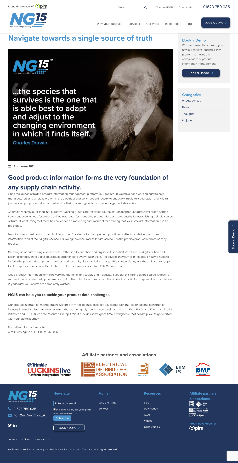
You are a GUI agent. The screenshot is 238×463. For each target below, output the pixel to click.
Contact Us (185, 7)
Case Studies (152, 427)
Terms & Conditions (19, 439)
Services (134, 24)
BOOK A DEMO (67, 428)
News (185, 107)
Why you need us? (109, 24)
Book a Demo (214, 23)
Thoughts (188, 114)
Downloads (151, 408)
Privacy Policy (42, 439)
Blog (189, 24)
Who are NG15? (164, 7)
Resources (172, 24)
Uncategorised (191, 100)
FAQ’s (147, 414)
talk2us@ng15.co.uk (29, 415)
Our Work (152, 24)
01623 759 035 (216, 7)
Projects (187, 120)
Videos (148, 420)
